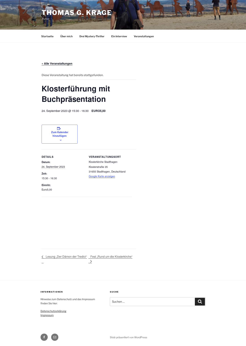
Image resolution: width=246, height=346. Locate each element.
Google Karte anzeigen (102, 176)
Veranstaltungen (144, 36)
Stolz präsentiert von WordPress (128, 337)
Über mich (66, 36)
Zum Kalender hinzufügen (59, 133)
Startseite (47, 36)
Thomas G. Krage (77, 13)
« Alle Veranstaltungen (57, 63)
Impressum (47, 315)
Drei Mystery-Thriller (91, 36)
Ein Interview (119, 36)
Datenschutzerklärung (53, 311)
